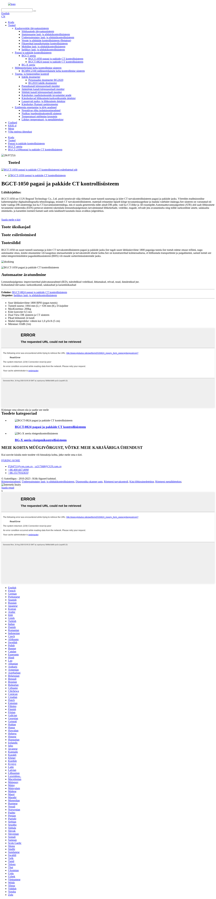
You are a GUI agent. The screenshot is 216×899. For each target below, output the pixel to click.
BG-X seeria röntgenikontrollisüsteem (41, 440)
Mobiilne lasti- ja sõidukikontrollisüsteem (43, 46)
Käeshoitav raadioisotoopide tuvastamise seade (46, 95)
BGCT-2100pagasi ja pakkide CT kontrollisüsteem (35, 149)
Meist (11, 128)
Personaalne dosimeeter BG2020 (45, 80)
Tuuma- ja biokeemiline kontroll (32, 73)
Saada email (7, 487)
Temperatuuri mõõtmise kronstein (39, 116)
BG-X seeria (28, 64)
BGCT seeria (29, 55)
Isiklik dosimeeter (31, 76)
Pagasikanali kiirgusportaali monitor (41, 86)
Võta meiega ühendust (20, 131)
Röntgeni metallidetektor (168, 481)
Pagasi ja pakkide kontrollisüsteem (33, 52)
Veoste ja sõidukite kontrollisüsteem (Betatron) (46, 40)
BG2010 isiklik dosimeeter (42, 83)
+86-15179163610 (18, 472)
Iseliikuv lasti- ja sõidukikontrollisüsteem (43, 49)
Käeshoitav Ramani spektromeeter (40, 104)
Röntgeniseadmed (10, 481)
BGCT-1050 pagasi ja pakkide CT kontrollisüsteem (55, 58)
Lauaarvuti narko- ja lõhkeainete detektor (43, 101)
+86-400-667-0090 (18, 469)
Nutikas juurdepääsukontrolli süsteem (41, 113)
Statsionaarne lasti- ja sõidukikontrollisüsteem (46, 34)
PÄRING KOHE (10, 460)
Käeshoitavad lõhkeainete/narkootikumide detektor (49, 98)
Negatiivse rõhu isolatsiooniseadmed (41, 110)
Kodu (11, 22)
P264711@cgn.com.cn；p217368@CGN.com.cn (34, 466)
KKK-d (12, 125)
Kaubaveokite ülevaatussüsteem (32, 28)
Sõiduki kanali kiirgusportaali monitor (42, 92)
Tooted (12, 25)
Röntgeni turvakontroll (116, 481)
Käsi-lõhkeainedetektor (141, 481)
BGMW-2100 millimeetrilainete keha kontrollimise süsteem (53, 70)
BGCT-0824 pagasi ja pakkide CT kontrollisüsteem (55, 61)
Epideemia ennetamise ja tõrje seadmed (36, 107)
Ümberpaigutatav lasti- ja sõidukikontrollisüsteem (48, 37)
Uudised (12, 122)
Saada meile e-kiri (10, 219)
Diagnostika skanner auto (89, 481)
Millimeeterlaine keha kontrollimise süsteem (38, 67)
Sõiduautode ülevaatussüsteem (38, 31)
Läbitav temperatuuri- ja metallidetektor (42, 119)
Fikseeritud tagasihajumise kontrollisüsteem (45, 43)
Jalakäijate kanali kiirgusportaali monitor (43, 89)
